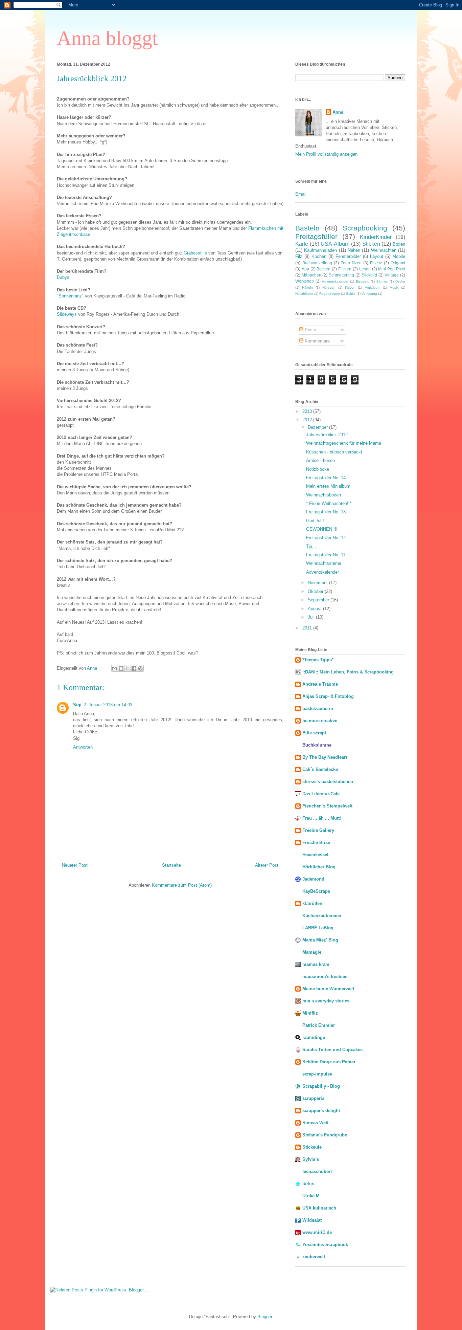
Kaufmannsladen (320, 250)
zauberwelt (313, 1256)
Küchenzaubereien (321, 915)
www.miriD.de (317, 1232)
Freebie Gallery (318, 830)
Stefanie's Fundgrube (324, 1134)
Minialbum (372, 287)
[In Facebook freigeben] (134, 668)
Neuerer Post (75, 865)
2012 (307, 419)
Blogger (264, 1316)
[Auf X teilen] (127, 668)
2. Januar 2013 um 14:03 (108, 704)
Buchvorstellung (317, 263)
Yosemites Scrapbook (325, 1244)
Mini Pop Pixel (391, 269)
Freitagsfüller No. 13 (326, 511)
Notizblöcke (304, 293)
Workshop (304, 281)
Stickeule (312, 1147)
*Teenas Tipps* (317, 659)
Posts (309, 329)
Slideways (67, 314)
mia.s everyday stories (325, 1000)
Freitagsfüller (316, 236)
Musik (394, 287)
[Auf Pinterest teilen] (140, 668)
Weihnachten (383, 250)
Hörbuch (329, 287)
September (319, 599)
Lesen (365, 269)
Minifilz (310, 1013)
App (305, 269)
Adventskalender (335, 281)
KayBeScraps (316, 891)
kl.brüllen (312, 903)
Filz (298, 256)
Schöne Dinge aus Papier (328, 1061)
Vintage (392, 275)
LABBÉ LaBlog (317, 927)
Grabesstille (196, 253)
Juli (312, 617)
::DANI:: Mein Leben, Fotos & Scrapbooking (348, 671)
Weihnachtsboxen (323, 494)
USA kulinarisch (319, 1208)
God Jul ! (315, 520)
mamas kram (315, 964)
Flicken (344, 269)
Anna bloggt (107, 38)
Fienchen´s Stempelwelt (327, 805)
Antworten (83, 747)
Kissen (350, 287)
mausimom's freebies (324, 976)
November (318, 582)
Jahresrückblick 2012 (327, 434)
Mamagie (311, 952)
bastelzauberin (317, 708)
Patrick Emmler (318, 1025)
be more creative (319, 720)
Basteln (307, 228)
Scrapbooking (365, 228)
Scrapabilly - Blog (321, 1086)
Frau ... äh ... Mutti (321, 818)
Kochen (318, 256)
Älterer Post (266, 865)
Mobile (398, 256)
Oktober (316, 591)
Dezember (318, 427)
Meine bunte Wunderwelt (328, 988)
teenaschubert (317, 1171)
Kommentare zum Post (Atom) (182, 885)
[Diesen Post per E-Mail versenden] (114, 668)
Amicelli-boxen (320, 460)
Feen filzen (351, 263)
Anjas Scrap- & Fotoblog (328, 696)
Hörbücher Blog (319, 866)
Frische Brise (316, 842)
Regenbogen (329, 293)
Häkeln (307, 287)
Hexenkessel (315, 854)
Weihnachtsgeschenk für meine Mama (343, 443)
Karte (301, 244)
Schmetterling (341, 275)
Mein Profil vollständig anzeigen (326, 154)
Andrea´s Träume (320, 684)
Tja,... (312, 546)
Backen (323, 269)
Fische (376, 263)
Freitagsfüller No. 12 (326, 537)
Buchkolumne (316, 745)
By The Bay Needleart (324, 757)
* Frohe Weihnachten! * (328, 503)
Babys (63, 277)
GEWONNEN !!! (322, 529)
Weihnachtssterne (323, 563)
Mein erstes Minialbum (328, 486)
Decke (400, 281)
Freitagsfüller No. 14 (326, 477)
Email (300, 194)
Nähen (354, 250)
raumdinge (313, 1037)
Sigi (77, 704)
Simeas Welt (315, 1122)
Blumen (382, 281)
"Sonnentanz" (70, 295)
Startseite (171, 865)
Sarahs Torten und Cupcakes (332, 1049)
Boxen (399, 244)
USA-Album (335, 244)
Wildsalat (312, 1220)
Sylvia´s (310, 1159)
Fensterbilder (348, 256)
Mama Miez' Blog (320, 940)
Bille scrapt (314, 732)
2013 (307, 411)
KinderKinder (376, 237)
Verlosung (369, 293)
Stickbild (369, 275)
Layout (376, 256)
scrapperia (313, 1098)
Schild (350, 293)
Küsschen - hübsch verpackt (334, 452)
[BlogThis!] (121, 668)
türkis (308, 1183)
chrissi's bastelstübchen (327, 781)
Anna (337, 112)
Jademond (313, 879)
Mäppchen (311, 275)
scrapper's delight (321, 1110)
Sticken (371, 244)
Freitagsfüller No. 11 (325, 554)
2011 (307, 627)
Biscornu (362, 281)
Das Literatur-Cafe (321, 793)
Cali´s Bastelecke (320, 769)
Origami (398, 263)
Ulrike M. (311, 1195)
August (315, 608)
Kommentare (316, 340)
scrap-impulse (317, 1074)
